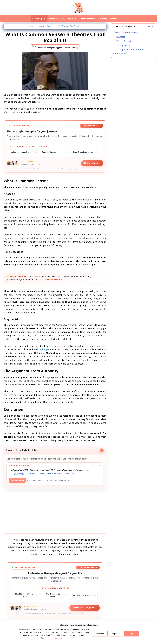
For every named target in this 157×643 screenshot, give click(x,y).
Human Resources (107, 18)
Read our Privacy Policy (59, 638)
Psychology (37, 18)
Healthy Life (54, 18)
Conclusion (120, 53)
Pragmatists (124, 45)
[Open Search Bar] (123, 18)
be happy (44, 349)
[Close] (154, 622)
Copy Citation (17, 480)
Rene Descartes (125, 41)
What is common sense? (126, 32)
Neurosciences (86, 18)
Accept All (131, 634)
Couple (70, 18)
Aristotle (122, 36)
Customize (100, 634)
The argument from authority (129, 49)
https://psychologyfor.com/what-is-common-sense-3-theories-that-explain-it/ (41, 474)
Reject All (115, 634)
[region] (78, 631)
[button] (133, 26)
